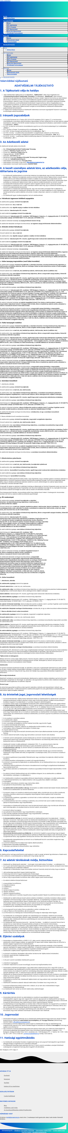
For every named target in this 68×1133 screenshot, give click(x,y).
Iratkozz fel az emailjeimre (12, 1086)
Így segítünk (8, 21)
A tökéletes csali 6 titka (11, 1107)
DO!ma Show (11, 18)
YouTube (6, 1082)
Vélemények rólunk (13, 40)
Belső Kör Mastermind (14, 31)
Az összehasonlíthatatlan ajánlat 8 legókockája (18, 1110)
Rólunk (6, 36)
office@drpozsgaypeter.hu (21, 1022)
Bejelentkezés (9, 44)
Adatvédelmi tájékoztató (43, 1130)
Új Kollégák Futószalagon (15, 33)
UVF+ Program (11, 27)
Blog (5, 16)
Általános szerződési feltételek (24, 1130)
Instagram (7, 1079)
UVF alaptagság (12, 25)
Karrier (9, 38)
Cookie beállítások (9, 1096)
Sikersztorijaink (12, 42)
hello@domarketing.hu (12, 1117)
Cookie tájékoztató (59, 1130)
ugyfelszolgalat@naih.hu (31, 1033)
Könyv (9, 23)
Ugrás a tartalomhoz (5, 0)
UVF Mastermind (12, 29)
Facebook (7, 1075)
